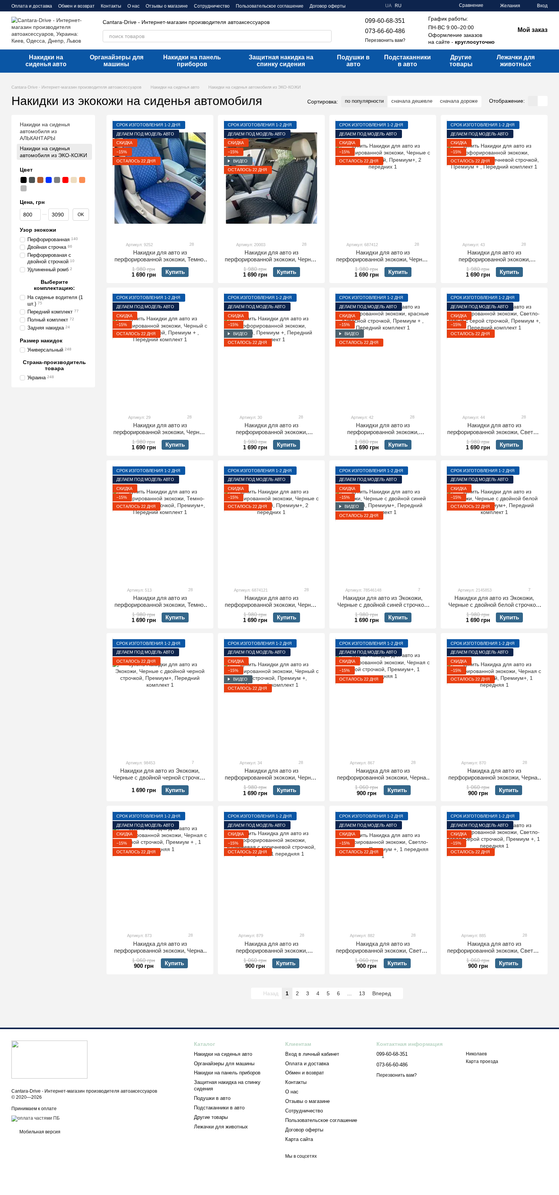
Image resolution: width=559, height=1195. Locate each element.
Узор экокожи (38, 230)
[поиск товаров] (325, 36)
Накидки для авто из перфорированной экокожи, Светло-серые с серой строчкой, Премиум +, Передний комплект (494, 435)
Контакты (111, 6)
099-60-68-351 (385, 21)
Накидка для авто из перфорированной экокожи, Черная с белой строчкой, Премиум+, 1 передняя (383, 780)
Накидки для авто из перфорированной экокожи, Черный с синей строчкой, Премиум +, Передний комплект (271, 780)
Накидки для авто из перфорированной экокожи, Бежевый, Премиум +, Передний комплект (271, 435)
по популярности (364, 101)
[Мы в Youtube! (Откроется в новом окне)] (365, 6)
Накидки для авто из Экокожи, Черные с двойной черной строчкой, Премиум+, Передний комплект (160, 777)
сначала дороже (459, 101)
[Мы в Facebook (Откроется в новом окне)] (356, 6)
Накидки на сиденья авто (46, 60)
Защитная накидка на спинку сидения (281, 60)
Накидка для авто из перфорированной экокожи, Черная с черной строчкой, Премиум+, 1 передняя (494, 780)
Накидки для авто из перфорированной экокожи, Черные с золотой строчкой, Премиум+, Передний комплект (271, 262)
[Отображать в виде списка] (543, 101)
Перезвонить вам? (385, 40)
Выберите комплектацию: (54, 285)
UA (388, 5)
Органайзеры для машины (116, 60)
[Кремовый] (32, 188)
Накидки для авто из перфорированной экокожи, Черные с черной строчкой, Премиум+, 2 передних (382, 262)
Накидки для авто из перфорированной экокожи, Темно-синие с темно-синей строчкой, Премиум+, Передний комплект (159, 262)
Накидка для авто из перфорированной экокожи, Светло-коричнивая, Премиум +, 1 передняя (383, 950)
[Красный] (65, 180)
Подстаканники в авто (407, 60)
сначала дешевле (411, 101)
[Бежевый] (74, 180)
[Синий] (48, 180)
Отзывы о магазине (167, 6)
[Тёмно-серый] (32, 180)
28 (191, 244)
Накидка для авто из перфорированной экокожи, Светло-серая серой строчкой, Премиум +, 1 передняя (494, 953)
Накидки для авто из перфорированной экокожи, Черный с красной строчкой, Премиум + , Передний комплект (159, 435)
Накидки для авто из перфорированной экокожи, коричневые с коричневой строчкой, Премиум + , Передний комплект (494, 262)
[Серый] (57, 180)
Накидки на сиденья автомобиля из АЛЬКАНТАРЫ (45, 131)
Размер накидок (41, 340)
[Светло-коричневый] (82, 180)
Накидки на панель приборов (192, 60)
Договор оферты (328, 6)
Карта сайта (299, 1139)
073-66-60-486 (385, 31)
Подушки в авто (353, 60)
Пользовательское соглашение (269, 6)
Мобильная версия (39, 1132)
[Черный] (23, 180)
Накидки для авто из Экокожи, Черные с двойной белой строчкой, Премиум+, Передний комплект (494, 605)
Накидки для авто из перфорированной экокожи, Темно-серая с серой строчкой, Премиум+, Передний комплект (160, 608)
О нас (133, 6)
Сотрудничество (212, 6)
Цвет (26, 170)
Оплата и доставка (31, 6)
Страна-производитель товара (54, 365)
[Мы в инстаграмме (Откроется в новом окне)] (375, 6)
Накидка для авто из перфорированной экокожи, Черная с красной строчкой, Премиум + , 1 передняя (160, 953)
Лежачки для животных (516, 60)
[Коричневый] (40, 180)
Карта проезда (482, 1061)
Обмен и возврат (76, 6)
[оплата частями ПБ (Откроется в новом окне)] (35, 1118)
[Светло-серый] (23, 188)
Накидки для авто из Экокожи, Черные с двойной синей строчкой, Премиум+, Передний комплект (383, 605)
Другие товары (461, 60)
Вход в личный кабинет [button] (312, 1054)
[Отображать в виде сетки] (533, 101)
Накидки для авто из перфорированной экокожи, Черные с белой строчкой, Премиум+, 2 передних (271, 608)
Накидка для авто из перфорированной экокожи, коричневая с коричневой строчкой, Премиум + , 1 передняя (271, 953)
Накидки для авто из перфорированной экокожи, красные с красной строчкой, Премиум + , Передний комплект (383, 435)
